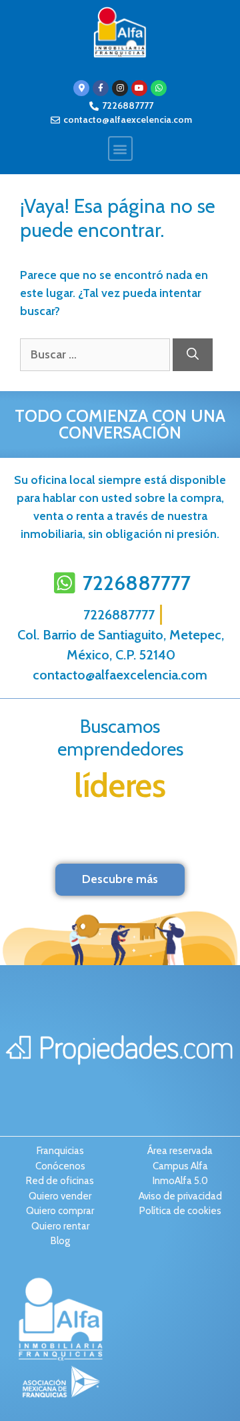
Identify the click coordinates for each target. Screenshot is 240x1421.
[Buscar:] (96, 354)
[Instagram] (120, 88)
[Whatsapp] (159, 88)
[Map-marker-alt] (81, 88)
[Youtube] (139, 88)
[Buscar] (193, 354)
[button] (120, 148)
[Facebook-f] (101, 88)
